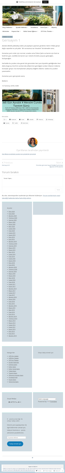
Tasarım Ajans (13, 373)
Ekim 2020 (12, 211)
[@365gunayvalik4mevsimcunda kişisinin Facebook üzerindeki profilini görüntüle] (9, 402)
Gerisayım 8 (7, 163)
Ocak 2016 (12, 301)
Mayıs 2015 (12, 308)
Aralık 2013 (12, 327)
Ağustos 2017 (13, 289)
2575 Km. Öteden (46, 31)
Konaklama (34, 27)
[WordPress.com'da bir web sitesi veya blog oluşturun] (32, 458)
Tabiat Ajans (12, 371)
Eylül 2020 (12, 214)
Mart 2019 (12, 252)
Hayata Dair (15, 31)
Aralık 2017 (12, 284)
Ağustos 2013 (13, 336)
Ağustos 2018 (13, 267)
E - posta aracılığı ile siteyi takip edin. (15, 420)
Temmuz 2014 (13, 319)
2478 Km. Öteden (14, 358)
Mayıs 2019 (12, 248)
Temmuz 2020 (13, 218)
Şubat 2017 (12, 293)
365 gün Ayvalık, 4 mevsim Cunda (36, 14)
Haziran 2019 (12, 246)
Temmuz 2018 (13, 269)
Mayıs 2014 (12, 321)
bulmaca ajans (13, 365)
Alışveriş (54, 27)
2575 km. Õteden (14, 360)
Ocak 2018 (12, 282)
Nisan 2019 (12, 250)
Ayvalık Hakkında (21, 27)
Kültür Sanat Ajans (14, 369)
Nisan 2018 (12, 276)
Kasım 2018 (12, 261)
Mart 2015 (12, 310)
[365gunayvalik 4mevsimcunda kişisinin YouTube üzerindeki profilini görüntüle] (18, 402)
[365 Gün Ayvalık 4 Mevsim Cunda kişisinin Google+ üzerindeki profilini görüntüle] (20, 402)
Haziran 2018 (12, 271)
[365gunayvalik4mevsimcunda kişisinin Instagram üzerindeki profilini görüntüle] (13, 402)
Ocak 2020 (12, 231)
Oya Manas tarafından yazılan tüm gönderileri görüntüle (19, 154)
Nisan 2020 (12, 224)
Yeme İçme (43, 27)
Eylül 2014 (12, 314)
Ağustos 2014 (13, 316)
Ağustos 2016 (13, 297)
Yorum (58, 189)
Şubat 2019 (12, 254)
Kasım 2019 (12, 235)
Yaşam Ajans (12, 380)
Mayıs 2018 (12, 274)
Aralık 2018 (12, 259)
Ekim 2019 (12, 237)
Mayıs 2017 (12, 291)
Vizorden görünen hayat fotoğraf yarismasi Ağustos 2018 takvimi (49, 164)
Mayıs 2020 (12, 222)
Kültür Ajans (12, 367)
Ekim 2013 (12, 331)
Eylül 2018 (12, 265)
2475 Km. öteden (13, 356)
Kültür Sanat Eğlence (30, 31)
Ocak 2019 (12, 256)
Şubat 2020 (12, 229)
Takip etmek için (15, 444)
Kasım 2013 (12, 329)
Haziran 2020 (12, 220)
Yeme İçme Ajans (13, 382)
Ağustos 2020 (13, 216)
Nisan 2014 (12, 323)
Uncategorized (13, 377)
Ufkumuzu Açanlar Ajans (16, 375)
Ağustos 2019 (13, 241)
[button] (22, 100)
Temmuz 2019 (13, 244)
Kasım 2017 (12, 286)
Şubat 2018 (12, 280)
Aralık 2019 (12, 233)
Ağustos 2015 (13, 306)
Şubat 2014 (12, 325)
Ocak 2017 (12, 295)
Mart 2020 (12, 226)
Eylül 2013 (12, 334)
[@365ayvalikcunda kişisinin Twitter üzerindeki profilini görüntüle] (11, 402)
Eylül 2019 (12, 239)
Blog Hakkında (7, 27)
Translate (53, 402)
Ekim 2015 (12, 304)
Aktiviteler (5, 31)
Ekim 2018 (12, 263)
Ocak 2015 (12, 312)
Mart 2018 (12, 278)
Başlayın (45, 2)
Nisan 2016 (12, 299)
